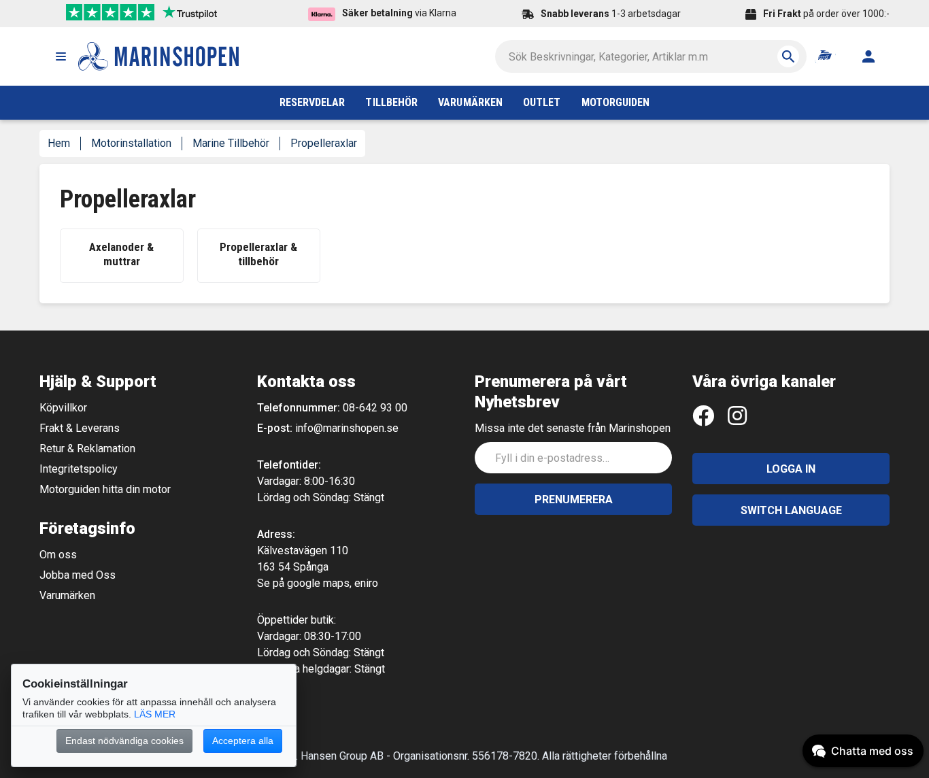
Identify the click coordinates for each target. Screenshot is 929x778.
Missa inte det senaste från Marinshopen (573, 428)
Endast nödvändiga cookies (124, 740)
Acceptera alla (242, 740)
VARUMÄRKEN (470, 102)
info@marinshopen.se (347, 428)
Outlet (541, 102)
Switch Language (791, 510)
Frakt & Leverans (79, 428)
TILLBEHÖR (391, 102)
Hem (59, 143)
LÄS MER (154, 714)
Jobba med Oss (77, 575)
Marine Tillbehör (230, 143)
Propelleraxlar (323, 143)
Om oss (58, 554)
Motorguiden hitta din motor (105, 489)
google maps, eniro (332, 583)
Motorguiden (615, 102)
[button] (60, 56)
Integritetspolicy (78, 468)
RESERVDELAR (312, 102)
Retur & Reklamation (87, 448)
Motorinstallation (131, 143)
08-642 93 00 (375, 407)
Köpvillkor (63, 407)
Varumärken (67, 595)
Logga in (790, 468)
